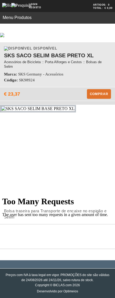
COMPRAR (99, 94)
